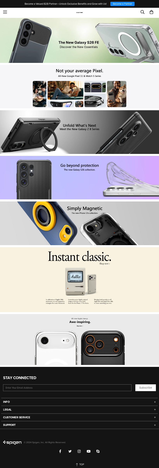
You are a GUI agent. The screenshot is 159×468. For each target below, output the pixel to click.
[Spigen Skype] (98, 451)
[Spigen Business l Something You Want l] (80, 12)
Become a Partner (122, 3)
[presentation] (79, 177)
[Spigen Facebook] (61, 451)
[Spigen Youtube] (89, 451)
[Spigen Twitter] (70, 451)
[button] (151, 12)
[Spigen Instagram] (79, 451)
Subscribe (145, 387)
